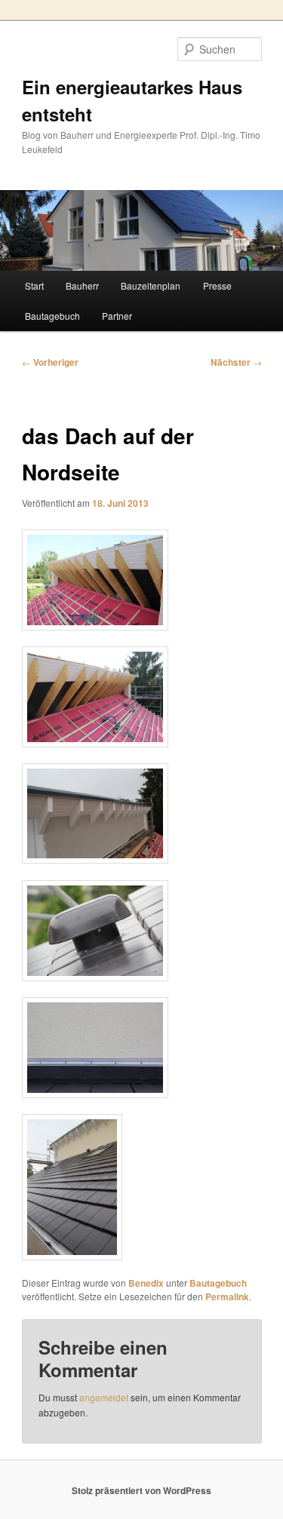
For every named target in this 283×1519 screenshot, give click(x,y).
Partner (117, 315)
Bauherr (82, 285)
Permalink (227, 1296)
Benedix (146, 1283)
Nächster (236, 362)
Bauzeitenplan (150, 285)
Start (34, 285)
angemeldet (103, 1397)
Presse (217, 285)
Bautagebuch (52, 315)
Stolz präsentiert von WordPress (141, 1490)
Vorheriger (50, 362)
